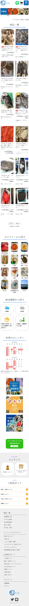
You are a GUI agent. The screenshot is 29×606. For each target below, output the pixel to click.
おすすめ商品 (8, 519)
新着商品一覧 (8, 517)
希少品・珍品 (8, 528)
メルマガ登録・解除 (10, 542)
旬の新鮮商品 (8, 522)
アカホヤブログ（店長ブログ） (13, 544)
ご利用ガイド (8, 558)
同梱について (8, 569)
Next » (18, 223)
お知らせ (6, 539)
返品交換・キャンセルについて (13, 564)
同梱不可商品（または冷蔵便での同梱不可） (6, 326)
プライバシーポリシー (10, 547)
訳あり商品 (7, 525)
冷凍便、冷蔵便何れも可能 (21, 325)
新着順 (27, 19)
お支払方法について (10, 566)
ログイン (6, 586)
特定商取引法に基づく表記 (12, 550)
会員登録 (6, 583)
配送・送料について (10, 561)
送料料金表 (7, 572)
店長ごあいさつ (8, 536)
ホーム (2, 15)
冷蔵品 (7, 311)
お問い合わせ (8, 575)
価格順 (22, 19)
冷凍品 (22, 311)
